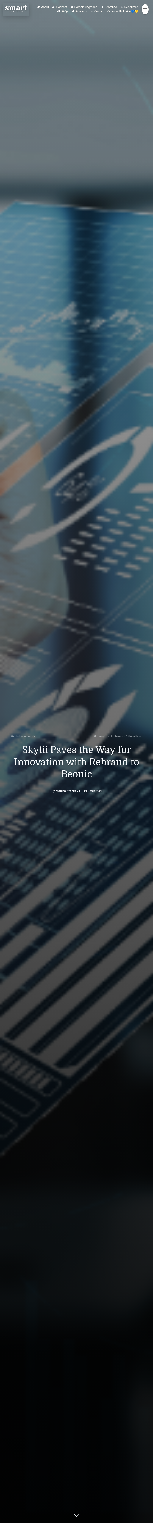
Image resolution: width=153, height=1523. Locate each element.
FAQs (64, 11)
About (45, 7)
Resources (131, 7)
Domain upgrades (85, 7)
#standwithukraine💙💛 (122, 11)
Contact (99, 11)
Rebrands (110, 7)
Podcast (61, 7)
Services (81, 11)
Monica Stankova (68, 791)
